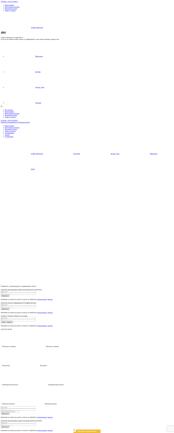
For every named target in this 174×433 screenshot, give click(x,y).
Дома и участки (10, 10)
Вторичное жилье (11, 9)
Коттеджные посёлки (12, 7)
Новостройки (9, 5)
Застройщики (9, 133)
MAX (33, 169)
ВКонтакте (39, 56)
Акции (7, 135)
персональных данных (45, 299)
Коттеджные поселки (12, 113)
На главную (9, 110)
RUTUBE (76, 154)
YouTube (38, 103)
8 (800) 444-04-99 (37, 27)
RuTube (38, 72)
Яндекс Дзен (39, 87)
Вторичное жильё (11, 115)
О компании (9, 136)
